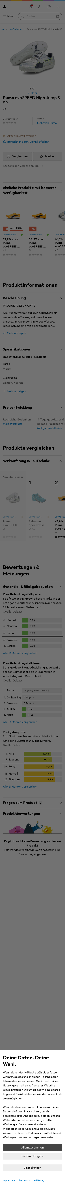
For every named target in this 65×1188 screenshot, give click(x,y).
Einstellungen (32, 1168)
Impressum (9, 1180)
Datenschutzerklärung (31, 1180)
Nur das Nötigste (32, 1156)
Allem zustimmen (32, 1147)
